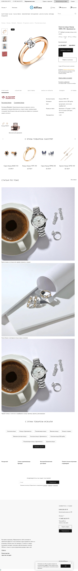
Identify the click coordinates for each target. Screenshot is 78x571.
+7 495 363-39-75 (17, 1)
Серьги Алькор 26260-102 (11, 166)
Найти (75, 14)
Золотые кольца (11, 431)
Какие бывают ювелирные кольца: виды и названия (15, 338)
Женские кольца (54, 431)
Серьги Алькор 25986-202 (48, 166)
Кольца (3, 23)
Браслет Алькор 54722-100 (67, 166)
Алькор (8, 23)
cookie (46, 565)
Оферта (4, 550)
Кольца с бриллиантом (25, 431)
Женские (19, 23)
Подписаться (52, 482)
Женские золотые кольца (19, 436)
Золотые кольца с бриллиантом (38, 436)
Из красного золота (28, 23)
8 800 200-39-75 (6, 1)
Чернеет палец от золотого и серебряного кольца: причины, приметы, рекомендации (23, 413)
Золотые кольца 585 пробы (57, 436)
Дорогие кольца (50, 441)
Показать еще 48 (39, 446)
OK (65, 566)
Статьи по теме (10, 180)
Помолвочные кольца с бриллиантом (32, 441)
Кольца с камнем (66, 431)
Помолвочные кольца (40, 23)
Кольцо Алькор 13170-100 (29, 166)
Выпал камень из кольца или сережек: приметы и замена (16, 262)
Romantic (14, 23)
